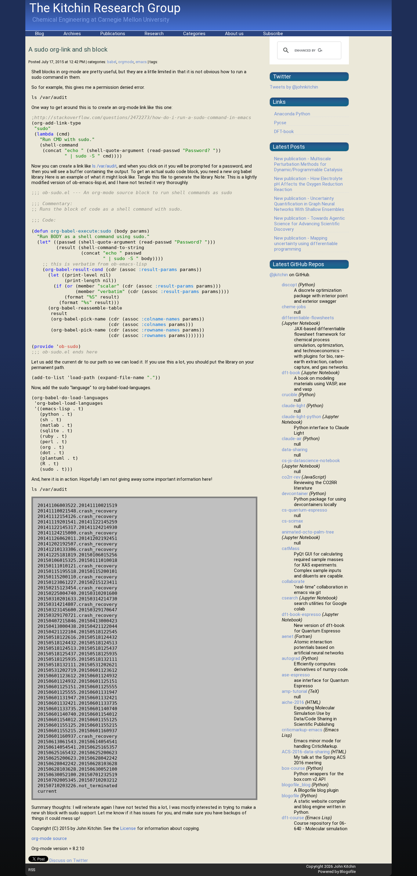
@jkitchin (279, 274)
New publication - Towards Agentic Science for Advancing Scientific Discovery (309, 223)
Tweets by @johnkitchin (294, 87)
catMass (290, 548)
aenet (287, 636)
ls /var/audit (104, 166)
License (128, 828)
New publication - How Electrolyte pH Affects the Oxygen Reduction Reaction (308, 184)
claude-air (292, 438)
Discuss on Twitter (68, 860)
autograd (291, 658)
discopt (289, 285)
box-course (293, 768)
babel (111, 62)
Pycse (280, 122)
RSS (31, 869)
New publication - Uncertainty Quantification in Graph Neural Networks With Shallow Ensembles (309, 204)
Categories (194, 33)
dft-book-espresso (301, 614)
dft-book (291, 372)
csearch (290, 598)
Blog (39, 33)
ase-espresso (296, 675)
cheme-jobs (294, 306)
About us (234, 33)
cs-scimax (292, 521)
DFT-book (284, 131)
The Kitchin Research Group (105, 8)
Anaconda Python (292, 114)
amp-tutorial (294, 691)
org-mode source (49, 838)
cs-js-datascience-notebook (311, 460)
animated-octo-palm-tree (308, 532)
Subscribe (273, 33)
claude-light (293, 405)
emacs (141, 62)
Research (154, 33)
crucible (289, 394)
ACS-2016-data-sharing (306, 752)
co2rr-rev (291, 477)
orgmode (126, 62)
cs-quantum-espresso (304, 510)
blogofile (290, 795)
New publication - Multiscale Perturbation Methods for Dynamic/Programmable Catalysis (308, 164)
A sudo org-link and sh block (67, 49)
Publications (112, 33)
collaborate (293, 581)
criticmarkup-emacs (302, 730)
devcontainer (295, 493)
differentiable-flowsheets (308, 317)
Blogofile (348, 871)
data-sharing (294, 449)
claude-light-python (301, 416)
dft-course (293, 817)
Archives (72, 33)
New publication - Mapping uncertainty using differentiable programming (306, 243)
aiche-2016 (293, 702)
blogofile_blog (296, 784)
